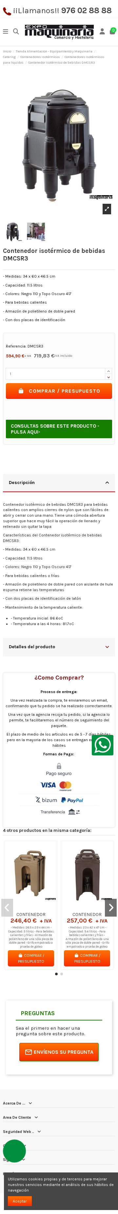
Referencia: (16, 346)
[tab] (59, 483)
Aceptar (20, 1201)
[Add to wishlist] (23, 907)
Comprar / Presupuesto (64, 391)
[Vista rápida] (38, 907)
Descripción (22, 482)
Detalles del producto (32, 646)
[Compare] (31, 907)
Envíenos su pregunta (63, 1052)
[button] (56, 974)
